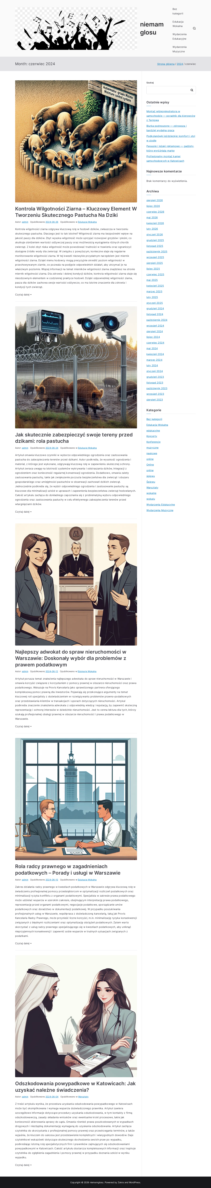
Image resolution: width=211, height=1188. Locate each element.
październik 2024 (156, 319)
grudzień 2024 (155, 308)
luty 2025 (152, 297)
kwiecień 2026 (155, 223)
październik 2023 (156, 388)
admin (25, 222)
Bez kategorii (178, 11)
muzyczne (152, 447)
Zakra (121, 1182)
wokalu (150, 498)
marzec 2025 (154, 291)
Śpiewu (150, 481)
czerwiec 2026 (155, 211)
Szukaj (150, 82)
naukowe (151, 453)
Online (150, 464)
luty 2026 (152, 228)
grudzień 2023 (155, 376)
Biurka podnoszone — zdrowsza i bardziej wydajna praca (166, 128)
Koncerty (151, 436)
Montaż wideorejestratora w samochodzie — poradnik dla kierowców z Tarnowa (170, 116)
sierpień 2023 (154, 399)
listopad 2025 (154, 245)
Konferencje (153, 441)
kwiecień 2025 (155, 285)
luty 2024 (152, 365)
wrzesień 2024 (155, 325)
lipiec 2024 (153, 336)
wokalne (151, 493)
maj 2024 (152, 348)
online (150, 459)
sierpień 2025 (154, 262)
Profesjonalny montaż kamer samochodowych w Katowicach (165, 158)
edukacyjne (153, 430)
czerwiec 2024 (155, 342)
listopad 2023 (154, 382)
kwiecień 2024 (155, 354)
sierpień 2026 (154, 200)
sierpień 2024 (154, 331)
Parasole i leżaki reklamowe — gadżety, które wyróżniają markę (170, 148)
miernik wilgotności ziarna (30, 273)
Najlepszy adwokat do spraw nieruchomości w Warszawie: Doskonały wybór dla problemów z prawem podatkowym (70, 658)
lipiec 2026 (153, 206)
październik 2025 (156, 251)
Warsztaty (83, 1096)
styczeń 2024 (154, 371)
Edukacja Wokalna (178, 24)
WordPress (134, 1182)
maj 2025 (152, 280)
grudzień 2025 (155, 240)
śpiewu (150, 476)
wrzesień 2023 (155, 393)
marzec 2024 (154, 359)
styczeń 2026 (154, 234)
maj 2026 (152, 217)
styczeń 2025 (154, 302)
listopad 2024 (154, 314)
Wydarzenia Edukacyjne (180, 36)
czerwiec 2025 (155, 274)
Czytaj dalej (22, 294)
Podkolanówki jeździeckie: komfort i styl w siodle (170, 138)
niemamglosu (96, 1182)
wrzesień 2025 (155, 257)
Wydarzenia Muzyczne (180, 49)
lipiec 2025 (153, 268)
